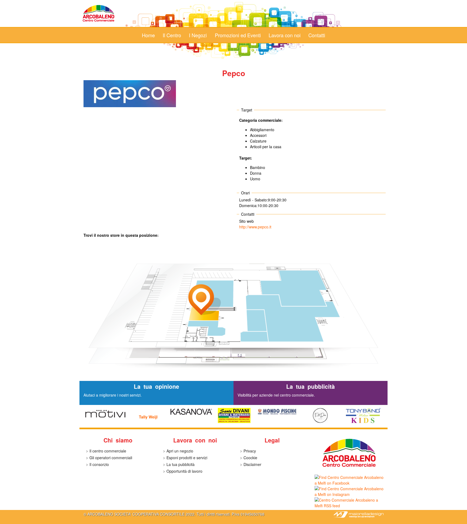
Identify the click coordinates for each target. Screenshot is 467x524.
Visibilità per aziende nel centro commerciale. (276, 395)
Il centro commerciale (107, 451)
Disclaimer (252, 464)
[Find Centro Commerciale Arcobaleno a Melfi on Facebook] (349, 483)
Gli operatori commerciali (110, 457)
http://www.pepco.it (255, 226)
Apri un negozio (179, 451)
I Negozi (198, 35)
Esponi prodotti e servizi (186, 457)
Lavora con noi (285, 35)
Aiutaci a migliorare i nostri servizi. (113, 395)
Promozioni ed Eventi (238, 35)
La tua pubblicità (180, 464)
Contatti (316, 35)
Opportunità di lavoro (184, 471)
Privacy (249, 451)
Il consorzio (99, 464)
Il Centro (172, 35)
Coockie (250, 457)
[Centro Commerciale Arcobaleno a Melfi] (98, 21)
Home (148, 35)
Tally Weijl (148, 417)
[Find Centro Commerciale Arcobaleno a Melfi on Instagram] (349, 494)
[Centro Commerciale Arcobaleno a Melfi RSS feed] (349, 505)
